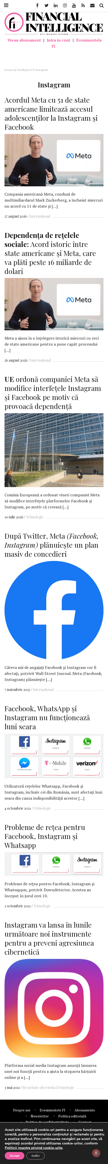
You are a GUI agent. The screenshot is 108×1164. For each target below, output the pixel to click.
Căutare (101, 5)
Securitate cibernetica (40, 1087)
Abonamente (85, 1110)
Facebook (37, 5)
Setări (35, 1156)
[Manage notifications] (96, 1153)
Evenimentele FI (77, 43)
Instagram (65, 5)
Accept (14, 1156)
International (40, 216)
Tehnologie (34, 517)
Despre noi (21, 1110)
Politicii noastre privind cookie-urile (33, 1147)
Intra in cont (58, 40)
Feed (83, 5)
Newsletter (40, 1116)
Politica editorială (72, 1116)
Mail (93, 5)
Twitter (46, 5)
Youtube (74, 5)
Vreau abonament (24, 40)
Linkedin (55, 5)
